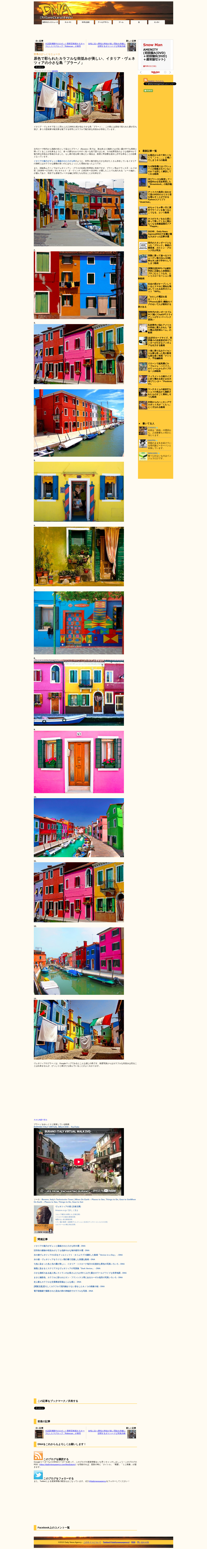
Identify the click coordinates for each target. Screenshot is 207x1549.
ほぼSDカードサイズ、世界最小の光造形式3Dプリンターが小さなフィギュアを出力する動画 (160, 341)
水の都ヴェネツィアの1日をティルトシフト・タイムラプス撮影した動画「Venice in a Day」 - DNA (78, 1255)
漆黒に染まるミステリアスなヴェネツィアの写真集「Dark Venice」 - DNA (67, 1268)
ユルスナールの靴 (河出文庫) (65, 1224)
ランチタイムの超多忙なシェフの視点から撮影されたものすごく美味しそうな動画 (159, 393)
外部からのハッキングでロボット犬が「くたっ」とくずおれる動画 (159, 404)
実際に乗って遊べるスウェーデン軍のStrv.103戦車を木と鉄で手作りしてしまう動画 (159, 259)
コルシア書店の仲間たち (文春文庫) (67, 1214)
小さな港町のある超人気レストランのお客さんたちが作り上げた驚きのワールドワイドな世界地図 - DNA (80, 1273)
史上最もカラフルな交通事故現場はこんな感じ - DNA (57, 1282)
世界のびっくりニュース (47, 54)
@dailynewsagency (97, 1481)
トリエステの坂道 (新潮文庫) (65, 1217)
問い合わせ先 (143, 1542)
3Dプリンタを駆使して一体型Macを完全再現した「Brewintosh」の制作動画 (160, 183)
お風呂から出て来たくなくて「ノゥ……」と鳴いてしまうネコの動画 (159, 157)
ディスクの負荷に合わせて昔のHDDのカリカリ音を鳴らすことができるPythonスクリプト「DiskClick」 (155, 197)
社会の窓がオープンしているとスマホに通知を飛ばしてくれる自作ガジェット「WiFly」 (159, 288)
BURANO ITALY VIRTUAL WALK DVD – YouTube (56, 1127)
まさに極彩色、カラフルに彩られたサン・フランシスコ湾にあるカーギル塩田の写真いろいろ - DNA (78, 1277)
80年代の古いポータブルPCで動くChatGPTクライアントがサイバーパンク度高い (160, 316)
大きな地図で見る (40, 1120)
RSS (133, 1542)
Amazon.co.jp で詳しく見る (66, 1210)
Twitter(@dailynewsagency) (116, 1542)
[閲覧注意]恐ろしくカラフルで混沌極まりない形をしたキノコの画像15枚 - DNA (69, 1286)
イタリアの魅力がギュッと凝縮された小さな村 (54, 161)
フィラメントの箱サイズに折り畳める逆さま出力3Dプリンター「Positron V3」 (160, 380)
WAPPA (152, 440)
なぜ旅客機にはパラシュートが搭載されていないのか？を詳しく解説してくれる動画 (159, 170)
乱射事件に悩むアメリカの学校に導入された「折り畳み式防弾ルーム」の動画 (159, 329)
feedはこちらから (156, 81)
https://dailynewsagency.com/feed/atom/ (57, 1464)
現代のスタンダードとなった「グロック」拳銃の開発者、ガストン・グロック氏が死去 (159, 246)
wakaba (55, 71)
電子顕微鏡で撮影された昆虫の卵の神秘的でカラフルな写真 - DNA (63, 1291)
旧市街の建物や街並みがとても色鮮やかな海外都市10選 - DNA (61, 1250)
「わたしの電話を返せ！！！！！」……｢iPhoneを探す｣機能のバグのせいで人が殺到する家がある (155, 301)
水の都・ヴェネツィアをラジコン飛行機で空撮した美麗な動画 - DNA (64, 1259)
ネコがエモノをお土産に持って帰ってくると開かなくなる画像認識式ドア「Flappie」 (159, 222)
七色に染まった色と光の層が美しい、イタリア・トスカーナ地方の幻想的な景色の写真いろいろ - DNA (79, 1264)
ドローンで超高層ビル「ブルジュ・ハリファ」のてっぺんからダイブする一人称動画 (159, 367)
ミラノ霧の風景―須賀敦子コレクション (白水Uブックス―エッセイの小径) (81, 1222)
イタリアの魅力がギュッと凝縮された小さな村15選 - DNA (59, 1246)
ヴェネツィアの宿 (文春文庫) (68, 1206)
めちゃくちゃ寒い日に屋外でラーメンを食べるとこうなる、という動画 (159, 210)
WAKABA (153, 453)
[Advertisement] (103, 32)
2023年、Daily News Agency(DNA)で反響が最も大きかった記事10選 (160, 234)
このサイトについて (92, 1542)
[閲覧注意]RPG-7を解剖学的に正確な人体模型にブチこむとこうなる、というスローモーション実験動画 (154, 273)
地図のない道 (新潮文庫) (63, 1219)
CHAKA (152, 427)
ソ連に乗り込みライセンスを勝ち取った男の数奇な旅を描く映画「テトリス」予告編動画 (159, 354)
